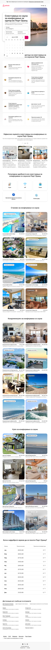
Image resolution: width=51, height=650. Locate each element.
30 (22, 53)
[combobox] (16, 29)
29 (20, 53)
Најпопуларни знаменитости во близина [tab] (39, 603)
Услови (28, 647)
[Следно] (27, 143)
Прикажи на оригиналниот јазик (36, 1)
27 (14, 53)
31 (7, 56)
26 (12, 53)
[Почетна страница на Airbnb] (6, 5)
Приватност (23, 647)
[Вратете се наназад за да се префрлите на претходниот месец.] (7, 37)
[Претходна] (23, 143)
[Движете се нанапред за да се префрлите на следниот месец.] (22, 37)
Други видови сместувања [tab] (22, 603)
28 (17, 53)
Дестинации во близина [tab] (8, 603)
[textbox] (11, 33)
